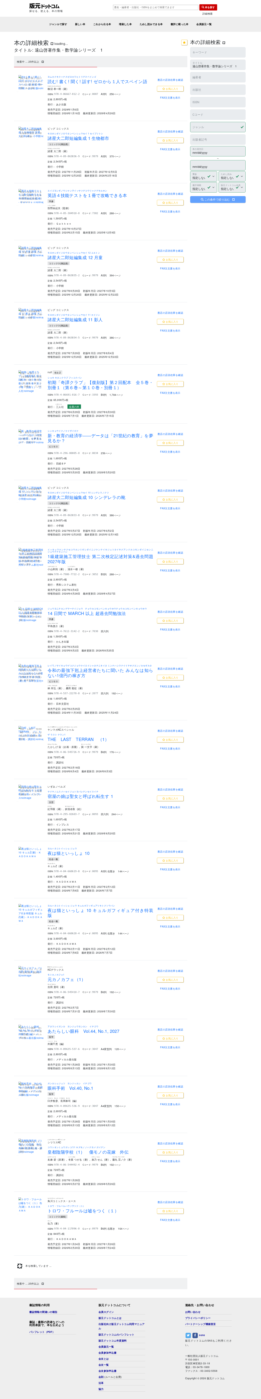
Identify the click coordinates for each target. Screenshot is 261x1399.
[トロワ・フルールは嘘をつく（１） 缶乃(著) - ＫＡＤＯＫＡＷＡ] (30, 1204)
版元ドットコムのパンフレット (116, 1334)
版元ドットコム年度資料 (113, 1340)
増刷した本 (125, 24)
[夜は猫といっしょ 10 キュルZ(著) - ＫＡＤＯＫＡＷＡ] (30, 852)
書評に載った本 (180, 24)
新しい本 (80, 24)
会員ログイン (106, 1312)
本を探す (209, 7)
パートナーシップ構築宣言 (200, 1324)
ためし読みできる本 (151, 24)
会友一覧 (104, 1364)
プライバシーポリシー (198, 1318)
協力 (101, 1389)
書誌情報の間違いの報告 (43, 1312)
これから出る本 (102, 24)
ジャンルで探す (58, 24)
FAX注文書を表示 (170, 97)
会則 (101, 1377)
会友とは (104, 1358)
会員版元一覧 (204, 24)
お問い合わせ (193, 1312)
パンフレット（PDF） (42, 1331)
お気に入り (171, 88)
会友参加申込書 (107, 1370)
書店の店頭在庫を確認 (170, 79)
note (202, 1335)
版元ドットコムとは (110, 1318)
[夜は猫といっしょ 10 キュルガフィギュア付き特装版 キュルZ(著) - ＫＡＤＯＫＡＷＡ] (30, 913)
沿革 (101, 1383)
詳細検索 (207, 13)
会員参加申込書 (107, 1352)
